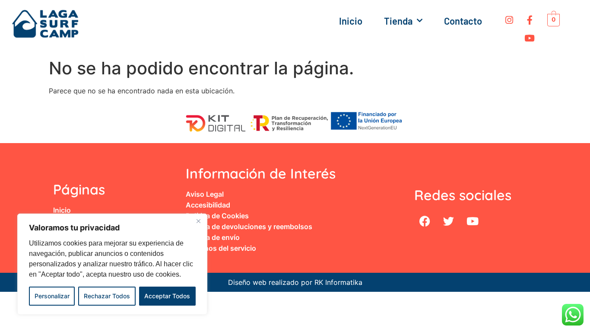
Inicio (350, 20)
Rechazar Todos (107, 296)
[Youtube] (529, 38)
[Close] (198, 221)
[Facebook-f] (529, 20)
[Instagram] (509, 20)
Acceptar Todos (167, 296)
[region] (112, 264)
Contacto (463, 20)
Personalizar (52, 296)
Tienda (398, 20)
